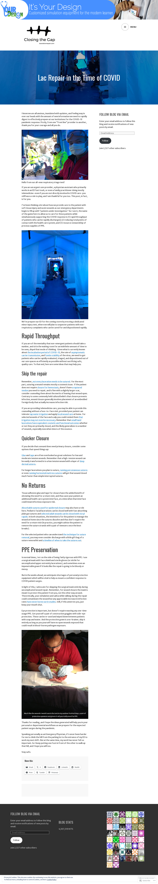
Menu (133, 27)
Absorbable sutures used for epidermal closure (43, 508)
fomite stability (52, 355)
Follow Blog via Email (114, 114)
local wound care (65, 414)
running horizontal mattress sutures (45, 473)
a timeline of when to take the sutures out (62, 540)
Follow (105, 140)
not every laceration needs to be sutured (51, 381)
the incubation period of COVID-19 (44, 352)
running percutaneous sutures (74, 470)
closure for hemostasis (48, 387)
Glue (24, 455)
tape (32, 455)
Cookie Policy (51, 880)
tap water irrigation (39, 414)
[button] (55, 674)
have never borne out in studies (41, 602)
